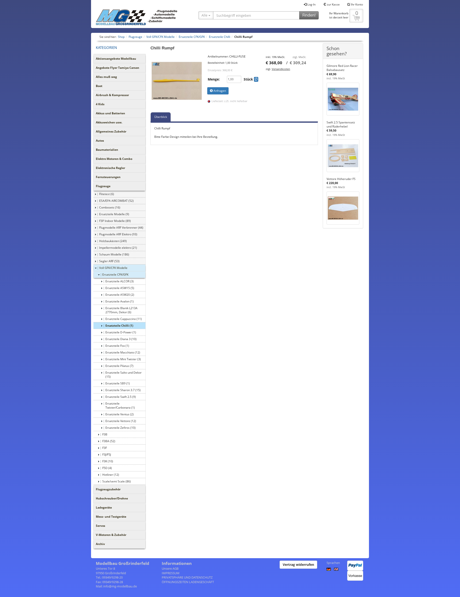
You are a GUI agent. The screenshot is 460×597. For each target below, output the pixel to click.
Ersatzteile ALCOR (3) (119, 281)
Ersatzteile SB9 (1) (117, 383)
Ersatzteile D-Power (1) (120, 332)
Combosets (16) (109, 207)
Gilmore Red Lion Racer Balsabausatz (342, 68)
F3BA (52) (108, 441)
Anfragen (219, 91)
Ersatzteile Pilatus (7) (119, 366)
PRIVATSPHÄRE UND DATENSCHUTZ (187, 577)
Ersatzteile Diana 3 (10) (121, 339)
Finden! (309, 15)
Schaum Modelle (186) (114, 254)
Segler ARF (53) (109, 261)
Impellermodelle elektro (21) (118, 248)
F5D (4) (107, 468)
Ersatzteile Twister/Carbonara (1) (120, 405)
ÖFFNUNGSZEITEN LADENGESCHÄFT (188, 582)
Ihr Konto (356, 4)
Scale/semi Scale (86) (116, 481)
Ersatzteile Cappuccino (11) (123, 319)
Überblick (160, 117)
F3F (104, 448)
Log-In (311, 4)
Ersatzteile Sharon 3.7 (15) (123, 390)
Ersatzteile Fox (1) (117, 346)
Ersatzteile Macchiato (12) (122, 352)
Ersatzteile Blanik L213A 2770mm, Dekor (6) (121, 310)
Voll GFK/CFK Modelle (113, 268)
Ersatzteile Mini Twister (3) (123, 359)
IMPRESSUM (170, 573)
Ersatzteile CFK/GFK (115, 274)
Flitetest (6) (106, 194)
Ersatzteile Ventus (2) (119, 414)
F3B (104, 434)
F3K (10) (107, 461)
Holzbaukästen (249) (113, 241)
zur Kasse (333, 4)
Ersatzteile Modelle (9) (114, 214)
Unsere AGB (170, 568)
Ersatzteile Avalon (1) (119, 301)
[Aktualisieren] (256, 79)
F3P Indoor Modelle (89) (115, 221)
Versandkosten (281, 69)
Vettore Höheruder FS (341, 179)
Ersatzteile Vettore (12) (120, 421)
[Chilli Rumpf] (177, 81)
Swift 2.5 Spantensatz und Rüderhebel (341, 124)
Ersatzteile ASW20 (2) (119, 295)
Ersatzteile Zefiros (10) (120, 428)
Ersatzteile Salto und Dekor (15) (123, 375)
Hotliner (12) (110, 475)
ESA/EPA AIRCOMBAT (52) (116, 201)
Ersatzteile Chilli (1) (119, 326)
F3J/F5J (106, 454)
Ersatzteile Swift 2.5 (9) (120, 397)
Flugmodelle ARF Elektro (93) (118, 234)
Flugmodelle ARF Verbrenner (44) (121, 228)
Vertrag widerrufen (298, 564)
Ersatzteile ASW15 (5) (119, 288)
